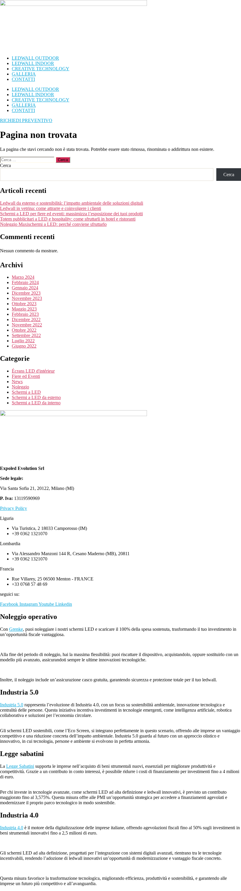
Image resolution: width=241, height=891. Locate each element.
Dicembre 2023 (26, 293)
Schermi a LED (26, 392)
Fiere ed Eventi (26, 376)
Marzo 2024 (23, 277)
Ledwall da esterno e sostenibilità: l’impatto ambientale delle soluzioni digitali (71, 203)
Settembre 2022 (26, 335)
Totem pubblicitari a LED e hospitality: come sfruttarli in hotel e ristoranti (67, 218)
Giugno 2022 (24, 345)
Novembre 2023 (27, 298)
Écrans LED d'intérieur (33, 370)
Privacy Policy (13, 508)
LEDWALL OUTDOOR (35, 58)
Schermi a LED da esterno (36, 397)
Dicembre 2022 (26, 319)
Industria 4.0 (11, 827)
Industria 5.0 (11, 704)
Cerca (5, 165)
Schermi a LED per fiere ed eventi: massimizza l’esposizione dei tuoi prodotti (71, 213)
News (17, 381)
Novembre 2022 (27, 324)
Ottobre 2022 (24, 330)
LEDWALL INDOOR (33, 63)
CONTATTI (23, 79)
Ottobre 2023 (24, 303)
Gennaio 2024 (25, 287)
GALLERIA (24, 73)
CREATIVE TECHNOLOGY (40, 68)
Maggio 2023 (24, 308)
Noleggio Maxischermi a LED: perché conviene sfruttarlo (53, 224)
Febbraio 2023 (25, 314)
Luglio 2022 (23, 340)
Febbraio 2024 (25, 282)
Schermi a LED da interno (36, 402)
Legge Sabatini (20, 766)
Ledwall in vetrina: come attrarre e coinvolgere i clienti (50, 208)
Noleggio (20, 386)
